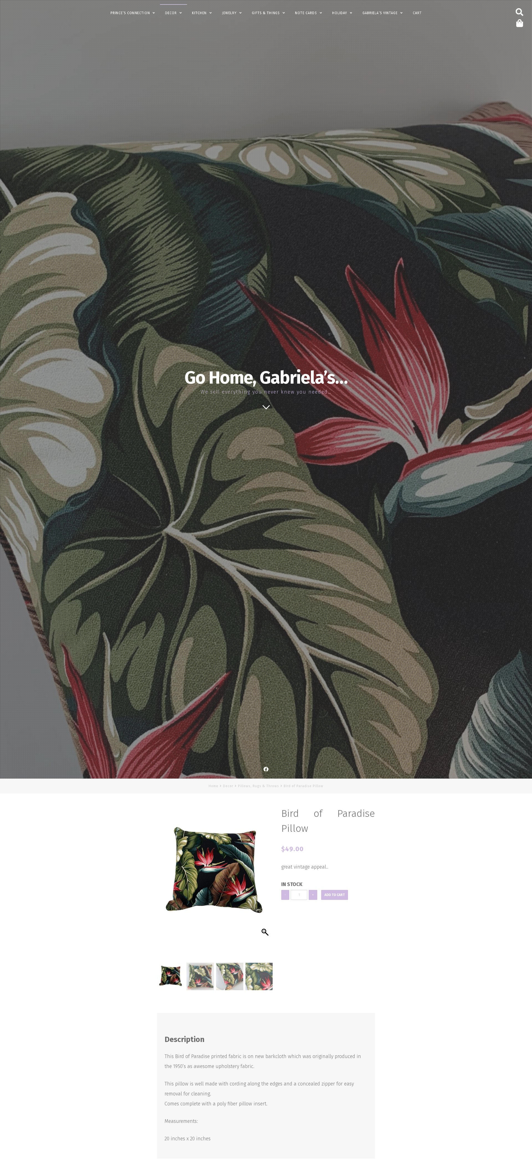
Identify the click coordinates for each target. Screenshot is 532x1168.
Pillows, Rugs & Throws (258, 786)
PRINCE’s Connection (130, 13)
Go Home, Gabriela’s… (266, 377)
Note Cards (306, 13)
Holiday (339, 13)
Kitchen (199, 13)
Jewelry (229, 13)
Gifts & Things (266, 13)
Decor (171, 13)
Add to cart (334, 895)
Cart (417, 13)
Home (213, 786)
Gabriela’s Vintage (380, 13)
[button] (266, 886)
